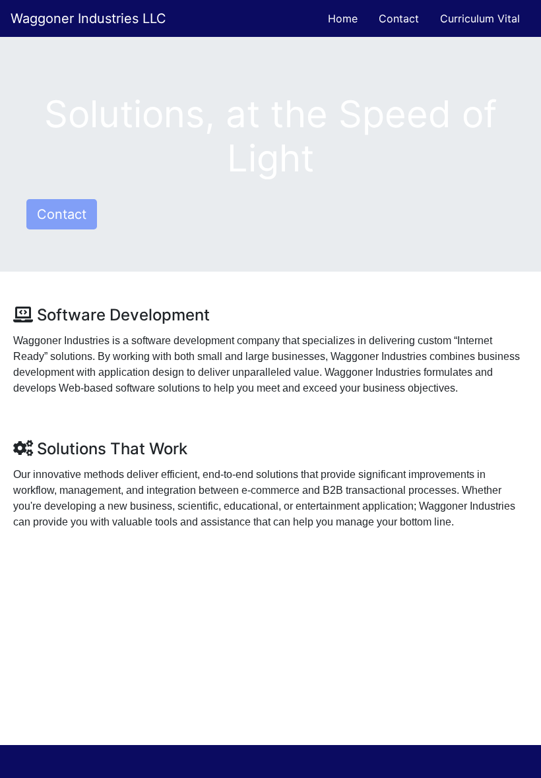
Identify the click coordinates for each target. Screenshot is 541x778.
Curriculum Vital (480, 18)
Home (343, 18)
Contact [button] (61, 214)
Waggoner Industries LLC (88, 18)
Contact (399, 18)
